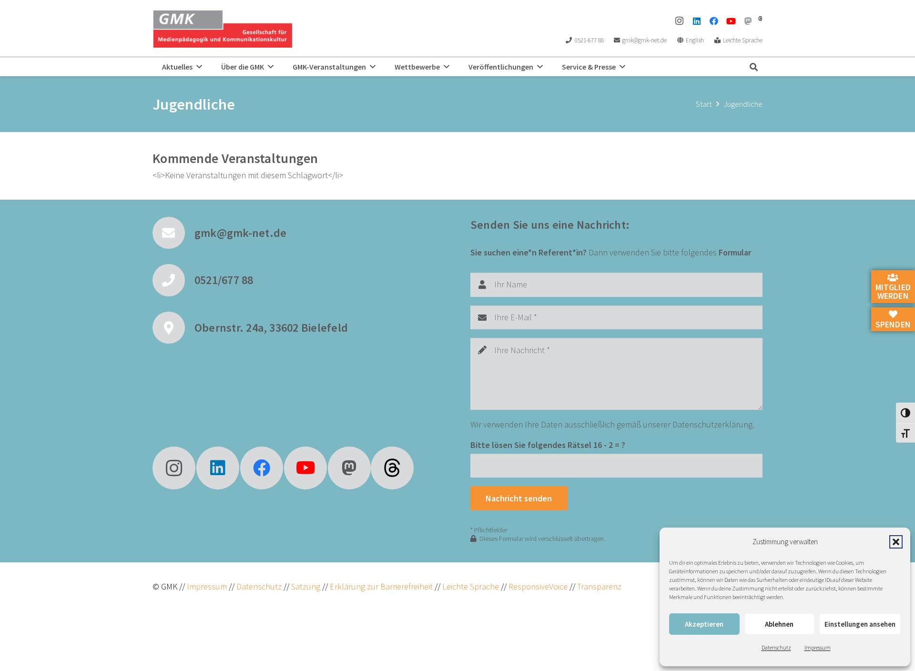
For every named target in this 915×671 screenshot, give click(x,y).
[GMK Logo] (222, 29)
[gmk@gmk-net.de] (173, 233)
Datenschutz (776, 647)
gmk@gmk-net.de (240, 232)
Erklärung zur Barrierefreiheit (381, 586)
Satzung (304, 586)
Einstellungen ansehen (859, 624)
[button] (896, 542)
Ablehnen (779, 624)
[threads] (760, 18)
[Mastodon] (748, 21)
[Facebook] (713, 21)
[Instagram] (679, 21)
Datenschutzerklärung (712, 424)
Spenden (893, 324)
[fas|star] (392, 468)
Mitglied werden (893, 291)
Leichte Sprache (471, 586)
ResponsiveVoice (538, 586)
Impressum (817, 647)
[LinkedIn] (696, 21)
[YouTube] (731, 21)
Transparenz (599, 586)
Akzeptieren (704, 624)
